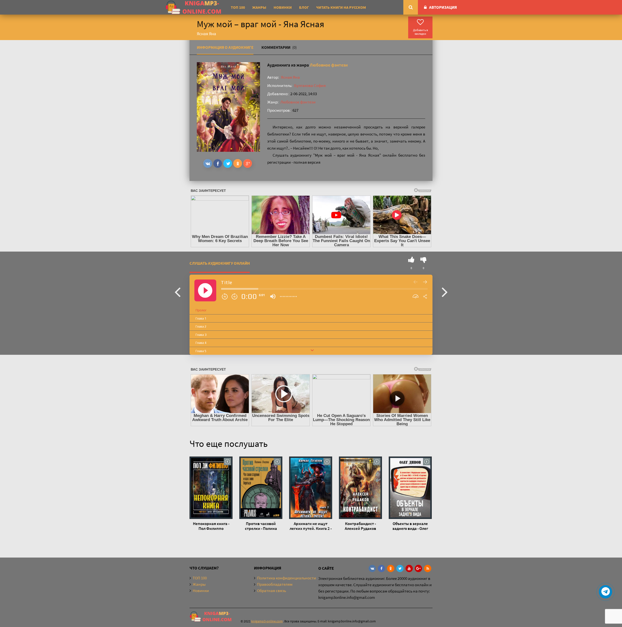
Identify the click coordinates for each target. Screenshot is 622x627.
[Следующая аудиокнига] (444, 292)
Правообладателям (275, 584)
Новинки (283, 7)
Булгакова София (310, 85)
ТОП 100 (238, 7)
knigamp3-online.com (267, 621)
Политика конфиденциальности (286, 578)
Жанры (259, 7)
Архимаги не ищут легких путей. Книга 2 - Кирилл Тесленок (311, 526)
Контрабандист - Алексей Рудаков (360, 526)
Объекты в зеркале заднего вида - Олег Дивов (410, 526)
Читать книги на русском (341, 7)
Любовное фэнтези (329, 65)
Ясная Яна (290, 77)
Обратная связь (271, 590)
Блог (304, 7)
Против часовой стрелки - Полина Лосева (261, 526)
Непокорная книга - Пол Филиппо (211, 526)
